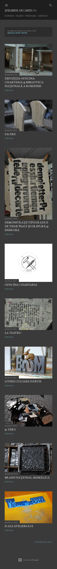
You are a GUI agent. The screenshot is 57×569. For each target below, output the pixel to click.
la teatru (13, 333)
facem (19, 16)
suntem (9, 16)
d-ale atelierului (19, 526)
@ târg (10, 429)
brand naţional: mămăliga (27, 477)
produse (30, 16)
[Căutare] (50, 4)
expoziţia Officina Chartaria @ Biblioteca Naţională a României (24, 82)
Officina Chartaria (21, 285)
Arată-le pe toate (17, 33)
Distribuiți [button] (9, 90)
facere (10, 134)
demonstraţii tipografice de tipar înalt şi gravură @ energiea (27, 226)
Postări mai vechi (43, 542)
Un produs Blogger (31, 560)
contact (43, 16)
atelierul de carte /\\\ (21, 10)
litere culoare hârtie (23, 381)
